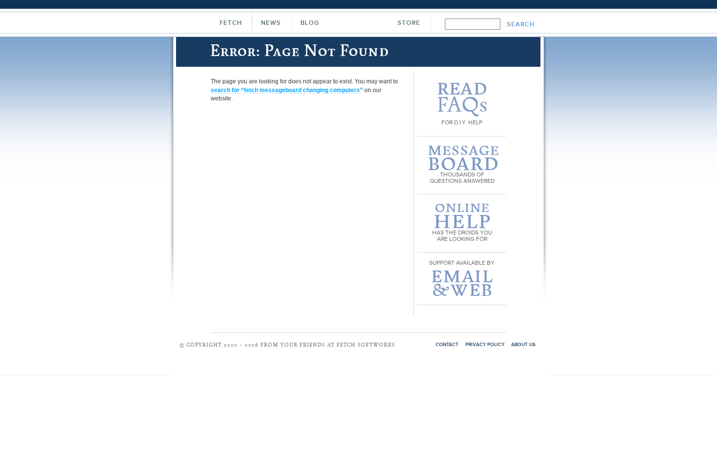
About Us (523, 344)
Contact (447, 344)
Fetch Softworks (357, 24)
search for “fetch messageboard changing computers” (287, 90)
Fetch (230, 23)
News (271, 23)
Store (409, 23)
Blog (309, 23)
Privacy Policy (484, 344)
